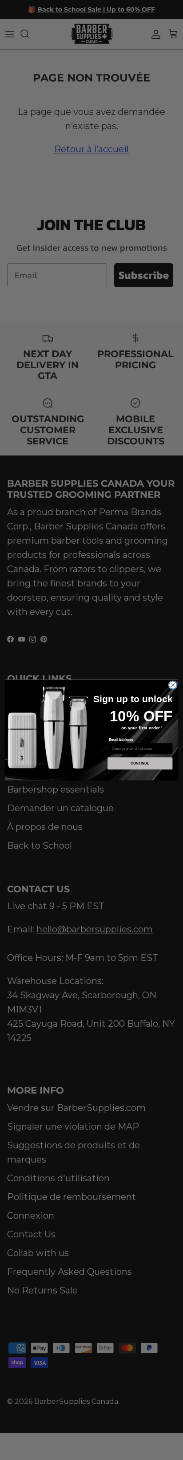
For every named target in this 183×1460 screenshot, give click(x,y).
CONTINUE (140, 763)
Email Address (121, 740)
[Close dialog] (173, 685)
